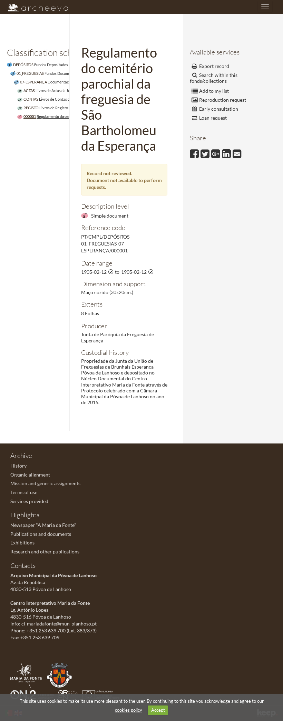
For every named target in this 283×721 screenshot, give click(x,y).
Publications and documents (40, 534)
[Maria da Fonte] (28, 675)
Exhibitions (22, 542)
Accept (158, 710)
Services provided (29, 501)
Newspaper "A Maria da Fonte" (43, 525)
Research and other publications (44, 551)
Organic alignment (30, 475)
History (18, 466)
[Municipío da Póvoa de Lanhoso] (61, 675)
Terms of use (23, 492)
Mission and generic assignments (45, 483)
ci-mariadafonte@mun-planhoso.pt (59, 624)
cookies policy (128, 710)
